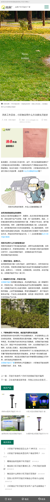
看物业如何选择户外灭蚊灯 (23, 461)
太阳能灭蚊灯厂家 (8, 363)
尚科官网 (6, 104)
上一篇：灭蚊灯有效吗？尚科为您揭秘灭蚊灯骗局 (22, 376)
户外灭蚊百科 (15, 104)
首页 (10, 499)
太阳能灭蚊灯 (6, 282)
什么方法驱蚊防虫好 (30, 171)
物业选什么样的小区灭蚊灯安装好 (26, 474)
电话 (27, 499)
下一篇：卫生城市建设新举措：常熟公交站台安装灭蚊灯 (24, 380)
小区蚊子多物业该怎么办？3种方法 (26, 449)
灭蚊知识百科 (25, 104)
